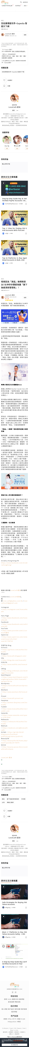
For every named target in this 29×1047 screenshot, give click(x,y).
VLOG (9, 999)
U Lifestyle (5, 1028)
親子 (21, 56)
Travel (11, 1028)
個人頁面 (4, 1009)
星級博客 (21, 999)
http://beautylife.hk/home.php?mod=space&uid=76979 (14, 742)
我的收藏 (17, 1009)
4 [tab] (17, 11)
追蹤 (25, 35)
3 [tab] (15, 11)
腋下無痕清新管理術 (13, 799)
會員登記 (25, 2)
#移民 (19, 1022)
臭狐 (3, 799)
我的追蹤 (24, 1009)
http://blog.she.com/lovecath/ (14, 660)
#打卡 (14, 1019)
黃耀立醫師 (10, 802)
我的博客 (14, 1012)
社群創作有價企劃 (7, 5)
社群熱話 (17, 5)
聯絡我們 (17, 1034)
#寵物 (5, 1019)
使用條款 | (17, 1032)
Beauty (20, 1028)
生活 (2, 279)
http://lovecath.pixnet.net (12, 698)
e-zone (16, 1030)
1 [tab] (11, 11)
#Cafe (23, 1019)
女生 (2, 20)
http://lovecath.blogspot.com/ (14, 656)
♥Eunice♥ (17, 146)
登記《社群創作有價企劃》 (19, 51)
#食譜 (18, 1019)
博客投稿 (17, 1002)
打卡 (10, 56)
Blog (12, 1030)
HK (15, 1028)
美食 (17, 56)
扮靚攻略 (4, 58)
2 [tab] (13, 11)
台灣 (3, 802)
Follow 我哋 (7, 62)
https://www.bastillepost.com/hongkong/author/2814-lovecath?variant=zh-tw (14, 679)
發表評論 (6, 164)
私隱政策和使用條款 (18, 1040)
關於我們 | (6, 1032)
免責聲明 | (11, 1032)
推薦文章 (15, 999)
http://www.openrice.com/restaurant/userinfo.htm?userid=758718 (14, 639)
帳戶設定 (11, 1009)
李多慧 (23, 799)
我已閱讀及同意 (14, 1044)
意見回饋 (11, 1002)
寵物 (24, 56)
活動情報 (10, 58)
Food (25, 1028)
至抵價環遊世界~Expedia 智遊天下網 (13, 72)
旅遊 (13, 56)
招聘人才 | (12, 1034)
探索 (5, 999)
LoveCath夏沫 (15, 590)
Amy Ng (7, 146)
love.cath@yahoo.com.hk (13, 601)
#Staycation (12, 1022)
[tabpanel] (14, 9)
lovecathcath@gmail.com (14, 602)
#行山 (10, 1019)
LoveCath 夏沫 (10, 34)
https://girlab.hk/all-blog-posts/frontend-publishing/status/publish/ (12, 734)
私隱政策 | (23, 1032)
